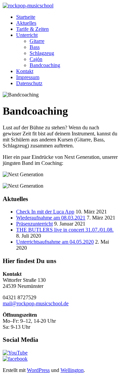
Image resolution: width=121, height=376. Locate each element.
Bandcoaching (45, 65)
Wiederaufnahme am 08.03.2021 (50, 218)
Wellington (72, 370)
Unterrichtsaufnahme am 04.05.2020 (55, 242)
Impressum (27, 77)
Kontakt (24, 71)
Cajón (36, 59)
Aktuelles (26, 23)
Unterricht (27, 35)
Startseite (25, 17)
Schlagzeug (42, 53)
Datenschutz (29, 83)
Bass (35, 47)
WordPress (38, 370)
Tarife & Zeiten (32, 29)
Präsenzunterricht (34, 224)
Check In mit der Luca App (45, 211)
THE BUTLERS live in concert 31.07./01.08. (65, 230)
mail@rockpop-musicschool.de (36, 303)
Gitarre (37, 41)
